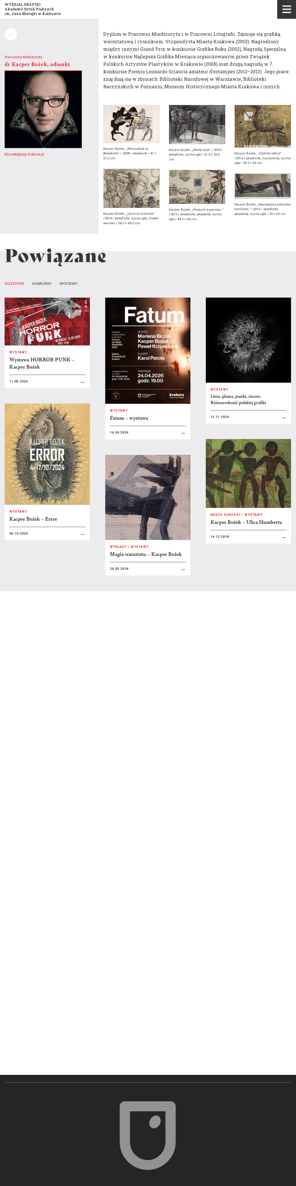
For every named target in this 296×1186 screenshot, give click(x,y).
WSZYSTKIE (14, 283)
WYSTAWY (68, 283)
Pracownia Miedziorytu (23, 57)
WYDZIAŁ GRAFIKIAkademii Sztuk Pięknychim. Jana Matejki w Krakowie (33, 9)
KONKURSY (41, 283)
